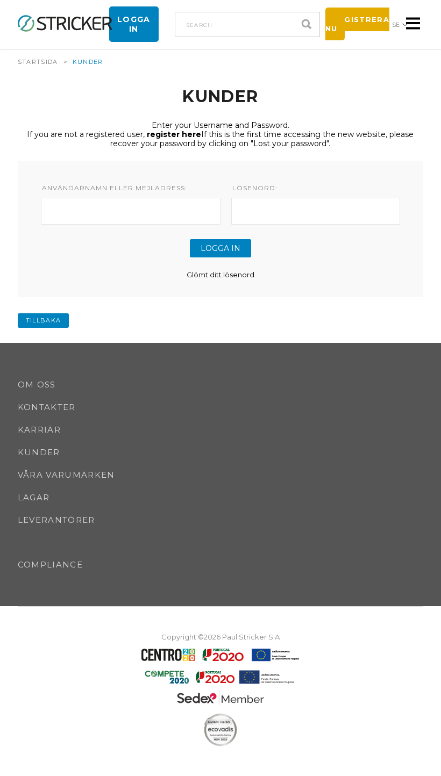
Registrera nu (357, 24)
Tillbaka (43, 320)
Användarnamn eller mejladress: (114, 188)
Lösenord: (255, 188)
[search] (309, 24)
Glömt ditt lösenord (220, 274)
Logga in (134, 24)
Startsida (38, 62)
